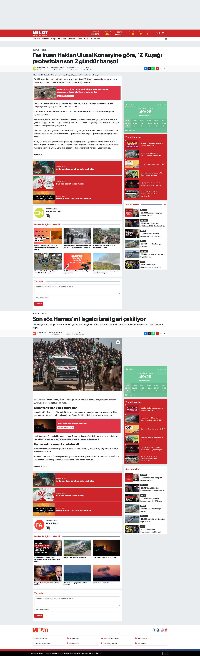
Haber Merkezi (53, 211)
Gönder (39, 304)
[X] (158, 630)
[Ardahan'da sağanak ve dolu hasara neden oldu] (106, 236)
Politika (45, 39)
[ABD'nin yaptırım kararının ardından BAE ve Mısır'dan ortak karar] (48, 548)
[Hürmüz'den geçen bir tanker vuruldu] (77, 573)
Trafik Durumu (142, 638)
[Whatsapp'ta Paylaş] (153, 68)
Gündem (36, 39)
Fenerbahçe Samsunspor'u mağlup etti (150, 266)
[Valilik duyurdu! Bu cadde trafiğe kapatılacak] (77, 261)
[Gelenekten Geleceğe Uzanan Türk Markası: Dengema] (48, 261)
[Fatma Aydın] (39, 525)
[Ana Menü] (166, 39)
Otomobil (72, 39)
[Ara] (166, 33)
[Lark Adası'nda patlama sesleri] (106, 548)
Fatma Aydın (52, 523)
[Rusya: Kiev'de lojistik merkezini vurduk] (48, 573)
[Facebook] (154, 630)
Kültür (86, 39)
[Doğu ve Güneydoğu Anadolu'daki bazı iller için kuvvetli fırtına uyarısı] (77, 236)
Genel (44, 50)
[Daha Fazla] (157, 68)
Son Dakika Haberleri (110, 643)
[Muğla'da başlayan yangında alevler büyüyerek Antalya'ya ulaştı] (48, 236)
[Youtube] (165, 630)
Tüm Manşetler (74, 643)
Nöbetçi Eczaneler (41, 638)
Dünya (53, 39)
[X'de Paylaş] (149, 68)
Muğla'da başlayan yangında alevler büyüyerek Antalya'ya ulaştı (46, 247)
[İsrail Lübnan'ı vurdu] (106, 573)
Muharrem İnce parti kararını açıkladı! (151, 214)
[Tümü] (165, 204)
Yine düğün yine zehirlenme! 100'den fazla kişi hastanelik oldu (152, 224)
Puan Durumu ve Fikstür (43, 643)
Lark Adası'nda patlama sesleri (105, 557)
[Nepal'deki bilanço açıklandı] (77, 548)
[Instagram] (162, 630)
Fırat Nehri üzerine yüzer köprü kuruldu (152, 255)
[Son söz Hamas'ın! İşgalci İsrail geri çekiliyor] (77, 364)
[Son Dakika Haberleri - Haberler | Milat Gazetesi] (40, 33)
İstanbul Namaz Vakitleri (112, 638)
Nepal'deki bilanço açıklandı (150, 245)
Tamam (166, 653)
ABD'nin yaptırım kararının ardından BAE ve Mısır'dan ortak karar (150, 235)
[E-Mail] (48, 216)
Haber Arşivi (142, 643)
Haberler (36, 50)
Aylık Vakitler (131, 130)
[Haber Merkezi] (39, 213)
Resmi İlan (95, 39)
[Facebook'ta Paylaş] (145, 68)
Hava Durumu (74, 638)
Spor (80, 39)
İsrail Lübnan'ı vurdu (101, 583)
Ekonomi (62, 39)
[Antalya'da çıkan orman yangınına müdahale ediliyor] (106, 261)
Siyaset (143, 210)
